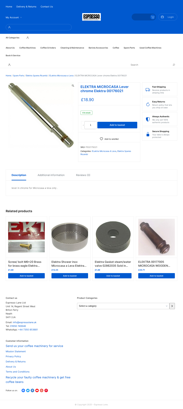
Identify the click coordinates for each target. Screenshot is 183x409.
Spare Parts (18, 75)
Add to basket (117, 124)
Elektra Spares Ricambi (36, 75)
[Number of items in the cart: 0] (144, 17)
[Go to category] (172, 306)
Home (8, 75)
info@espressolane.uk (24, 322)
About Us (11, 366)
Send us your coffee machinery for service (34, 346)
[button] (73, 86)
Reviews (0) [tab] (83, 175)
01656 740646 (18, 326)
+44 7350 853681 (28, 329)
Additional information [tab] (51, 175)
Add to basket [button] (26, 276)
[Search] (173, 65)
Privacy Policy (13, 356)
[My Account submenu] (21, 17)
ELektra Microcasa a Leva (61, 75)
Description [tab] (19, 175)
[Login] (39, 27)
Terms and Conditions (17, 371)
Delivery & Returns (16, 361)
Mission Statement (16, 351)
